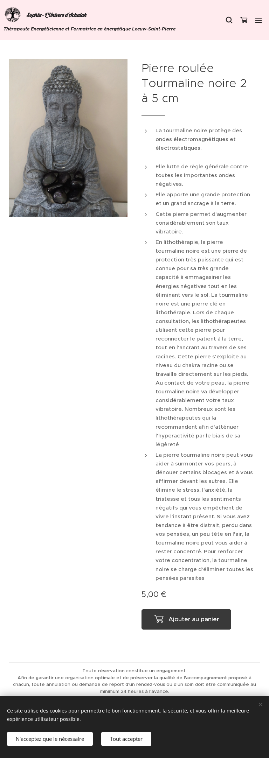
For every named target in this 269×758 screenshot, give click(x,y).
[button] (229, 20)
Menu (258, 20)
